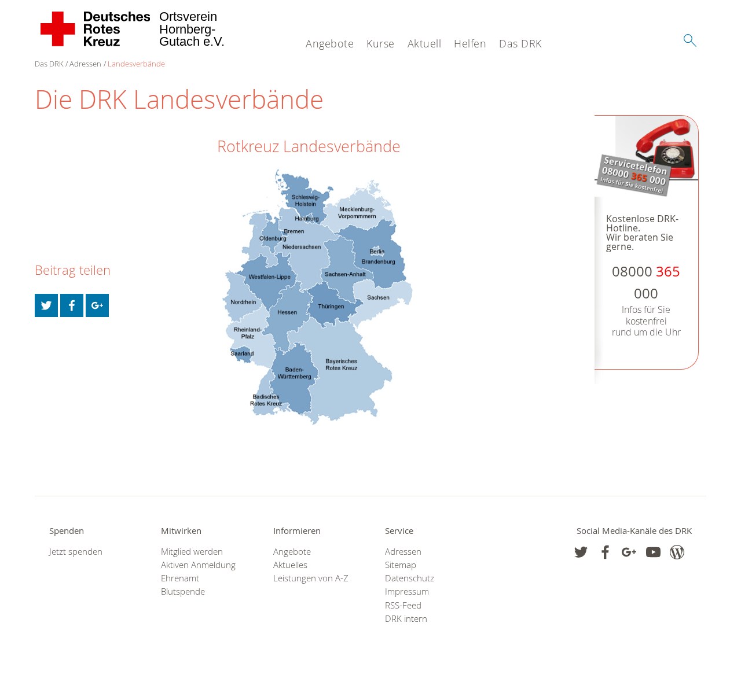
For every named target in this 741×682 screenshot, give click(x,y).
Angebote (330, 43)
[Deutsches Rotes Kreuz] (96, 29)
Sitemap (400, 564)
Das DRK (520, 43)
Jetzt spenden (75, 551)
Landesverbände (136, 63)
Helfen (470, 43)
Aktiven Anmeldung (198, 564)
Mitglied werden (192, 551)
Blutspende (183, 591)
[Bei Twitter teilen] (46, 305)
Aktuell (425, 43)
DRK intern (406, 618)
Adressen (85, 63)
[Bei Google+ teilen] (97, 305)
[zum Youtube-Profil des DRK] (653, 552)
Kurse (380, 43)
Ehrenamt (180, 578)
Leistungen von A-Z (311, 578)
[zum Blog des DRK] (677, 552)
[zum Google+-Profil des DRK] (629, 552)
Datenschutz (409, 578)
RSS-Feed (403, 605)
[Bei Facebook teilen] (71, 305)
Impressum (407, 591)
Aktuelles (290, 564)
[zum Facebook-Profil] (581, 552)
